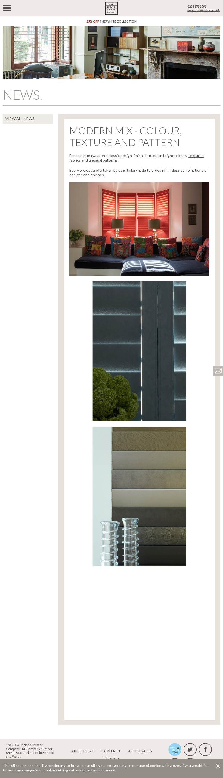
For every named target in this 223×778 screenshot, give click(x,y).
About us (81, 751)
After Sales (140, 751)
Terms (110, 759)
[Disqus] (139, 640)
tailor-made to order (143, 170)
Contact (111, 751)
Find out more (103, 770)
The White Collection (111, 21)
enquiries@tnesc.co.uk (203, 10)
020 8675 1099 (196, 6)
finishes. (98, 174)
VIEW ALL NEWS (20, 118)
